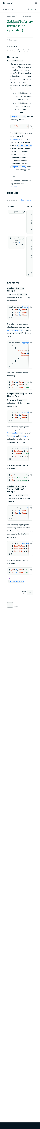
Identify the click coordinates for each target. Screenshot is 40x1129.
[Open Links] (36, 3)
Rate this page (12, 46)
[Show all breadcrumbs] (19, 15)
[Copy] (30, 126)
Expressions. (15, 187)
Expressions (27, 16)
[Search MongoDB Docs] (28, 9)
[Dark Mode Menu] (35, 9)
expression (15, 139)
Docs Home (11, 16)
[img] (9, 51)
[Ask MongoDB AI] (32, 9)
